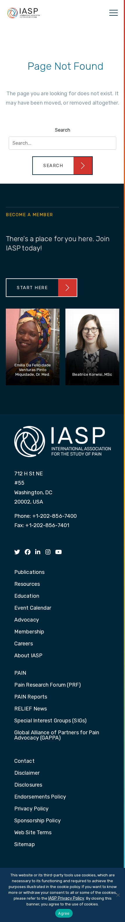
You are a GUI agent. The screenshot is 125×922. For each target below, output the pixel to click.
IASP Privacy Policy (66, 898)
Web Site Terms (32, 833)
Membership (29, 632)
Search (62, 130)
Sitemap (24, 845)
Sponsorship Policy (37, 821)
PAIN (20, 673)
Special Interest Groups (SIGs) (50, 721)
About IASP (28, 656)
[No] (118, 895)
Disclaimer (27, 773)
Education (26, 596)
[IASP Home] (23, 13)
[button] (62, 165)
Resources (27, 584)
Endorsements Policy (40, 797)
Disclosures (28, 785)
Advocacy (26, 620)
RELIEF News (30, 709)
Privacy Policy (31, 809)
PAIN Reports (30, 697)
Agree (63, 913)
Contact (24, 761)
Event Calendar (32, 608)
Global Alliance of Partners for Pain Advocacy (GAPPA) (56, 735)
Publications (29, 572)
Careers (23, 644)
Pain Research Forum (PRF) (47, 685)
